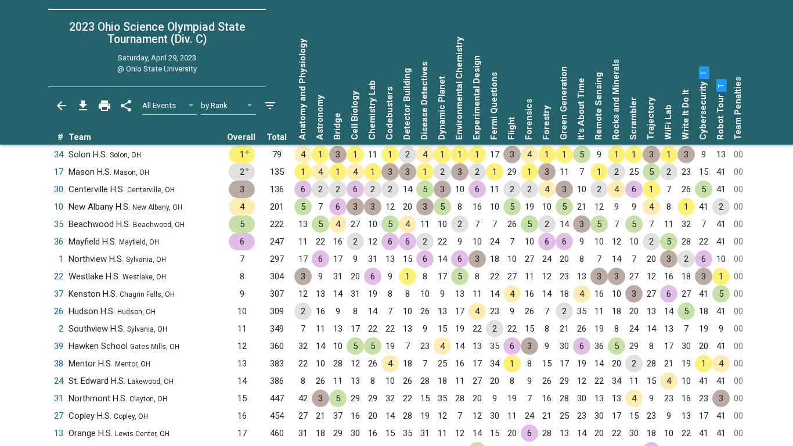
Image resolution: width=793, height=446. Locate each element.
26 (58, 311)
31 (58, 398)
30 (58, 189)
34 (58, 154)
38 (58, 363)
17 (58, 172)
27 (58, 416)
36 (58, 241)
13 (58, 433)
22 (58, 276)
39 (58, 346)
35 (58, 224)
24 (58, 381)
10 (58, 207)
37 (58, 294)
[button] (703, 72)
